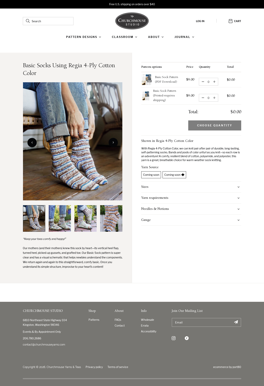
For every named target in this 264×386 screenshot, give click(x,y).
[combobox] (48, 21)
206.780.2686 (32, 338)
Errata (145, 325)
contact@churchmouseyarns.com (44, 344)
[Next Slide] (113, 142)
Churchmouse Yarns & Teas (64, 367)
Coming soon (151, 174)
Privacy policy (94, 367)
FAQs (118, 319)
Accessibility (148, 331)
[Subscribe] (236, 322)
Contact (120, 325)
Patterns (94, 319)
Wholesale (147, 319)
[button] (84, 37)
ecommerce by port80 (227, 367)
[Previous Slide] (32, 142)
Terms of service (117, 367)
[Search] (28, 21)
